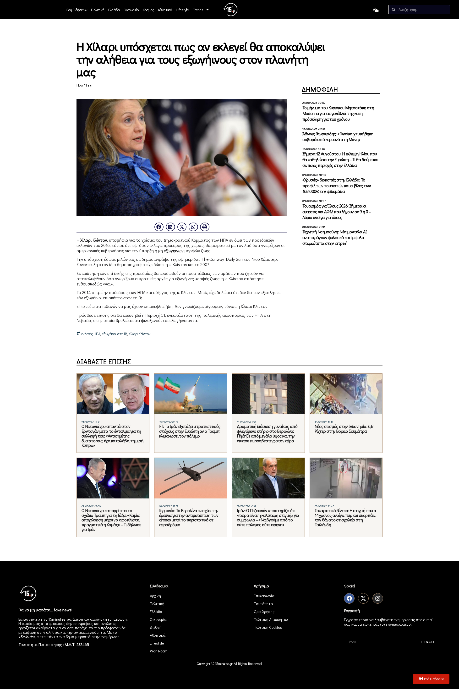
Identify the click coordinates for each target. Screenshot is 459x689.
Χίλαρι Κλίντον (139, 334)
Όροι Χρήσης (264, 611)
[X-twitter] (363, 598)
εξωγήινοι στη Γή (114, 334)
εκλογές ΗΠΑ (90, 334)
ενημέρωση (110, 636)
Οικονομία (131, 9)
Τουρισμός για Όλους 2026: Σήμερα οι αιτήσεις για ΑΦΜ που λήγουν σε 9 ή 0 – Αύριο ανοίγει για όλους (336, 211)
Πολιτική (97, 9)
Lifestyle (182, 9)
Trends (198, 9)
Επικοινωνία (264, 595)
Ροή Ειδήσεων (76, 9)
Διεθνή (155, 627)
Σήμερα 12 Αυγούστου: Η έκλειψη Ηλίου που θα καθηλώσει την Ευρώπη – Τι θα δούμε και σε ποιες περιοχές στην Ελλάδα (340, 159)
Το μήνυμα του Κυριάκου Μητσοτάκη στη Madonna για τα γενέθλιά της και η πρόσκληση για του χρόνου (338, 113)
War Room (158, 650)
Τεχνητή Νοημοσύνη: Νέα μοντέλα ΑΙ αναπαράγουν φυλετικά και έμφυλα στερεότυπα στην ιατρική (334, 237)
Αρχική (155, 595)
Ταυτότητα (263, 603)
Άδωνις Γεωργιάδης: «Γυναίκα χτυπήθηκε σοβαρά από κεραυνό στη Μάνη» (337, 136)
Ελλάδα (114, 9)
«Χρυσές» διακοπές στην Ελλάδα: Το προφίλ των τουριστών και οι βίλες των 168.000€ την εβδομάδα (336, 185)
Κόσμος (148, 9)
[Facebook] (349, 598)
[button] (159, 227)
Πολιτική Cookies (268, 627)
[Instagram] (377, 598)
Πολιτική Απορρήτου (271, 619)
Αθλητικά (165, 9)
